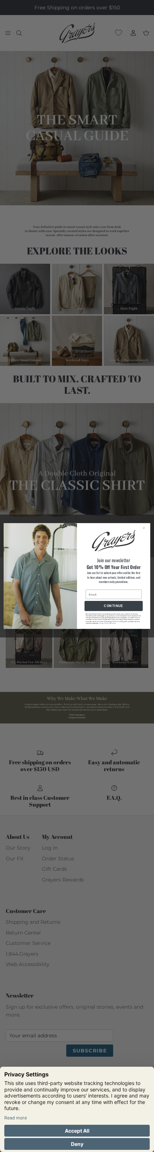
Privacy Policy (104, 623)
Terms (113, 623)
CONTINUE (113, 606)
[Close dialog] (145, 528)
